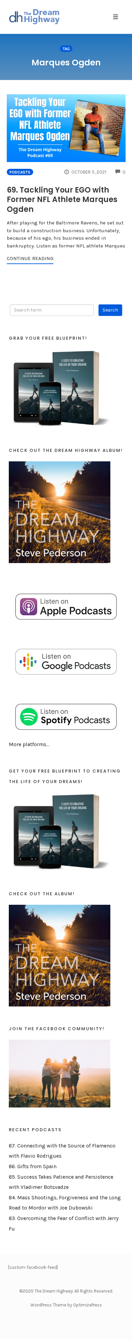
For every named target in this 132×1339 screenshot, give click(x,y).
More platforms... (29, 744)
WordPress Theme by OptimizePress (66, 1304)
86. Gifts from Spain (33, 1166)
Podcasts (19, 172)
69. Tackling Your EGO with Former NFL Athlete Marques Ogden (62, 200)
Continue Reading (30, 258)
